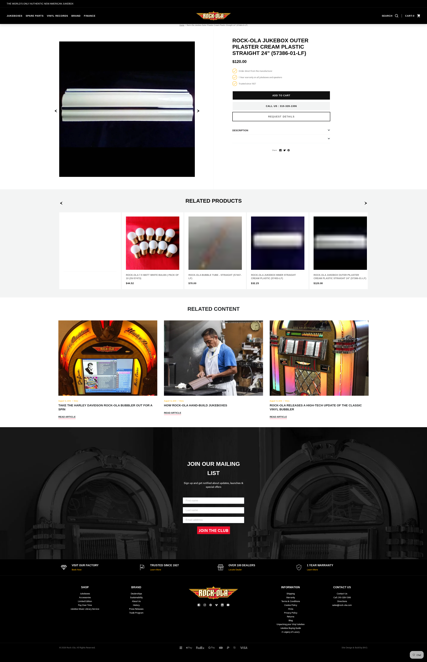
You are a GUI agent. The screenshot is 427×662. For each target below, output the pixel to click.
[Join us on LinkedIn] (222, 605)
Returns (290, 616)
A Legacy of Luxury (291, 632)
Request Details (281, 116)
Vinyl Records (57, 15)
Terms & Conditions (290, 601)
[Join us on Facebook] (199, 605)
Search (387, 15)
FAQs (290, 609)
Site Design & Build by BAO (354, 647)
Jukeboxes (14, 15)
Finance (89, 15)
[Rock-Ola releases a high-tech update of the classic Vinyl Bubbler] (319, 369)
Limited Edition (85, 601)
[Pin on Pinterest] (288, 150)
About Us (136, 601)
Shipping (291, 593)
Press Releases (136, 609)
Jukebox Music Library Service (85, 609)
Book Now (77, 569)
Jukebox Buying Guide (290, 628)
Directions (342, 601)
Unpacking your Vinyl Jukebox (291, 624)
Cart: (409, 15)
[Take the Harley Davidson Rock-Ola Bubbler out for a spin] (107, 369)
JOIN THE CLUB (213, 530)
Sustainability (136, 597)
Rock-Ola (71, 647)
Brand (76, 15)
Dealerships (136, 593)
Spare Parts (35, 15)
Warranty (290, 597)
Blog (291, 620)
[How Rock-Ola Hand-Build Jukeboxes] (213, 367)
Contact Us (342, 593)
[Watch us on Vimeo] (216, 605)
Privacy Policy (290, 613)
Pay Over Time (85, 605)
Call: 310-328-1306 (342, 597)
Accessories (85, 597)
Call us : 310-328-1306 (281, 106)
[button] (56, 111)
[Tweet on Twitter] (284, 150)
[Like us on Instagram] (204, 605)
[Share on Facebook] (280, 150)
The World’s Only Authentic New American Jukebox (40, 3)
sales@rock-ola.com (342, 605)
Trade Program (136, 613)
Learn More (155, 569)
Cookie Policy (290, 605)
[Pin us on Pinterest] (210, 605)
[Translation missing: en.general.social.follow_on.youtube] (228, 605)
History (136, 605)
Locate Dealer (235, 569)
